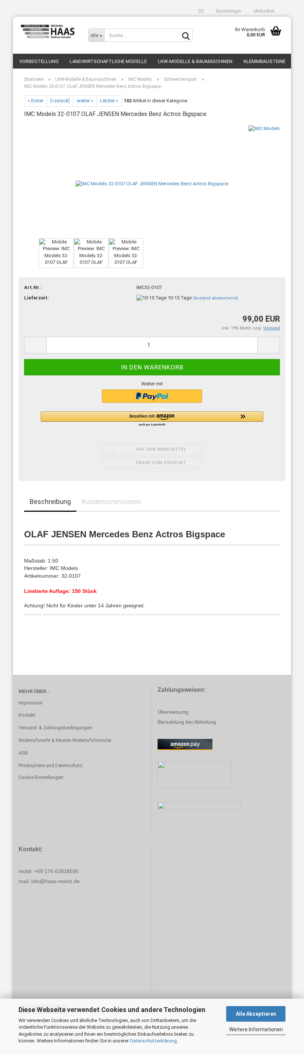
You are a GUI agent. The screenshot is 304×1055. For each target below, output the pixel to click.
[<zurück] (60, 100)
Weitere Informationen (256, 1029)
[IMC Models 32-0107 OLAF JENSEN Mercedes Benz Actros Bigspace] (152, 180)
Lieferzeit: (36, 298)
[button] (152, 419)
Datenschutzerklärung (153, 1041)
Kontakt (27, 715)
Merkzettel (263, 11)
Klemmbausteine (264, 61)
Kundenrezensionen (111, 501)
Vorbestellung (39, 61)
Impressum (31, 703)
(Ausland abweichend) (215, 298)
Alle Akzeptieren (256, 1014)
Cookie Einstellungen (41, 777)
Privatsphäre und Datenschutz (50, 765)
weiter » (85, 100)
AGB (23, 753)
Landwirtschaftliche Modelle (108, 61)
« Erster (35, 100)
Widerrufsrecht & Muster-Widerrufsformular (65, 740)
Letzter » (109, 100)
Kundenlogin (228, 11)
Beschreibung (50, 501)
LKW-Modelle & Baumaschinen (195, 61)
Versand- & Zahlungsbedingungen (55, 727)
